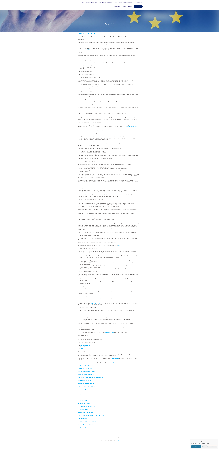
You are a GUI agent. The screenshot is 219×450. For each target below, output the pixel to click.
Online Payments (82, 397)
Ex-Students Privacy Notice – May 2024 (87, 421)
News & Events (116, 6)
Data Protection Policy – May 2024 (86, 374)
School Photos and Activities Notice (86, 394)
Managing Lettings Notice (84, 427)
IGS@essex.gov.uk (91, 49)
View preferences (212, 446)
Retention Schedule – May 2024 (85, 380)
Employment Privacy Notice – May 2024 (87, 392)
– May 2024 (92, 406)
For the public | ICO (95, 303)
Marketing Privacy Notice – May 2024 (86, 386)
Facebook (82, 346)
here (90, 239)
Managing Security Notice (83, 400)
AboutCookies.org (109, 332)
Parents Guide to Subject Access (85, 412)
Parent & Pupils (127, 6)
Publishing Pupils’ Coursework (85, 368)
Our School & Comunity (91, 2)
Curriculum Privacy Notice (83, 406)
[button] (216, 441)
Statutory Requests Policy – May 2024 (86, 371)
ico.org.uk (112, 362)
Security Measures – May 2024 (85, 403)
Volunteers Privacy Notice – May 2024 (86, 383)
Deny (203, 446)
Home (82, 2)
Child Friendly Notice (82, 418)
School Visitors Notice (83, 409)
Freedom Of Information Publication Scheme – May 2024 (91, 415)
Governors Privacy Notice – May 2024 (86, 389)
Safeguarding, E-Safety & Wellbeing (123, 2)
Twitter (82, 348)
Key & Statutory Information (106, 2)
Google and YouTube (85, 345)
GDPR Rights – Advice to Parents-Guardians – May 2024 (90, 377)
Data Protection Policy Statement (85, 365)
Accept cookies (196, 446)
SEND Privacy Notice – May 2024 (85, 424)
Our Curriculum (138, 2)
